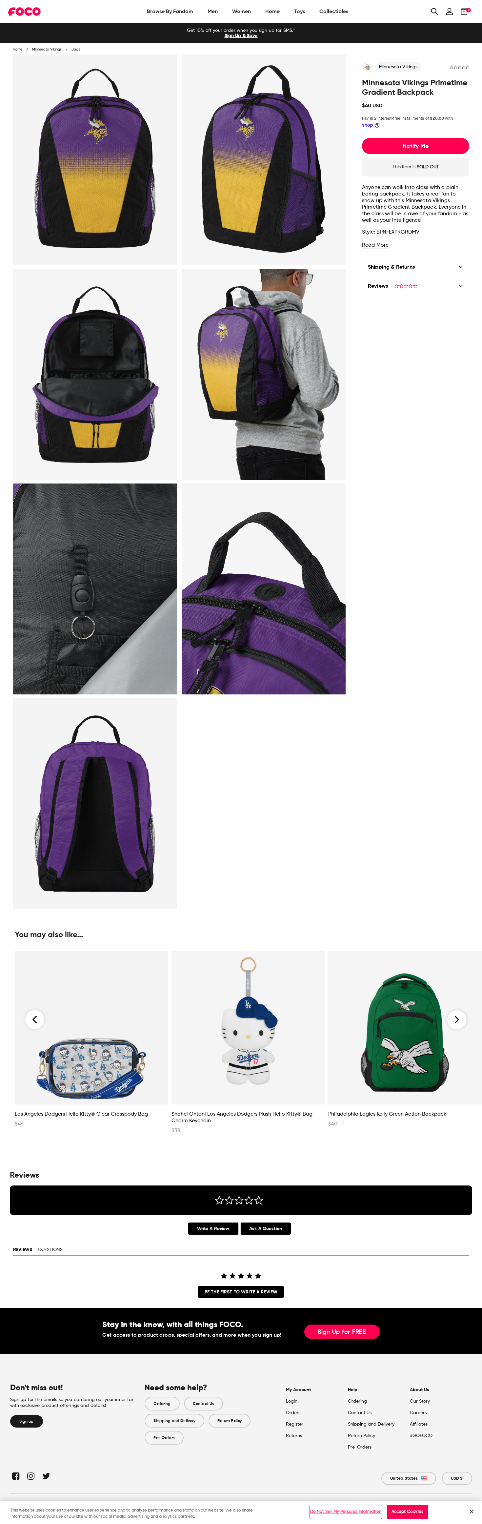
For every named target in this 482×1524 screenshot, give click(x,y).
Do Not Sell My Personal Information (346, 1512)
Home (272, 11)
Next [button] (457, 1019)
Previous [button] (35, 1019)
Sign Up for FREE (342, 1332)
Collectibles (333, 11)
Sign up (26, 1421)
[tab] (213, 1228)
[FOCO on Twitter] (46, 1476)
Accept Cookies (408, 1512)
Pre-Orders (163, 1437)
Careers (418, 1413)
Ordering (162, 1403)
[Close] (471, 1511)
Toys (299, 11)
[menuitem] (170, 11)
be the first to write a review (241, 1292)
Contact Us (203, 1403)
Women (241, 11)
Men (213, 11)
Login (291, 1401)
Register (294, 1424)
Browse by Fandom (170, 11)
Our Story (420, 1401)
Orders (293, 1413)
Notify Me (416, 146)
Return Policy (229, 1420)
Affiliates (419, 1424)
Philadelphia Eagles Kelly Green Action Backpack (387, 1114)
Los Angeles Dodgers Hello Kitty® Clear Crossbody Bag (81, 1114)
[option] (241, 33)
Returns (294, 1435)
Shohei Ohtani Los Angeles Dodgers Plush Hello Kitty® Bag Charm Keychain (241, 1117)
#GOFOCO (421, 1435)
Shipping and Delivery (174, 1420)
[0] (462, 11)
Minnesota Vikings (398, 67)
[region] (241, 1512)
